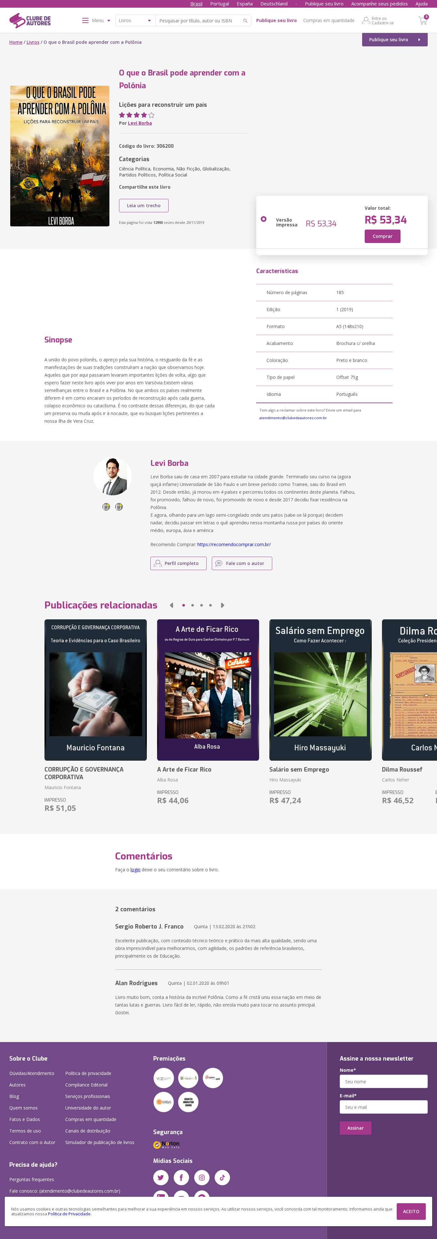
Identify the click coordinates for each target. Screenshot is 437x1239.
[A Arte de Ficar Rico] (208, 690)
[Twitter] (161, 1177)
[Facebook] (181, 1177)
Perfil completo (182, 563)
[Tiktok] (222, 1177)
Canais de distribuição (87, 1131)
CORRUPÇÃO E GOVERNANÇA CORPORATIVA (83, 773)
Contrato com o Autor (32, 1142)
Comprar (383, 236)
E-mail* (348, 1095)
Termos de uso (25, 1131)
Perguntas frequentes (31, 1179)
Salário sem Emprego (299, 769)
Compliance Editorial (86, 1085)
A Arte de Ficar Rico (184, 769)
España (245, 3)
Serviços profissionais (87, 1096)
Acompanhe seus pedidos (379, 3)
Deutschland (274, 3)
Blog (14, 1096)
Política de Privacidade (69, 1214)
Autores (17, 1085)
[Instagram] (202, 1177)
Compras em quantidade (328, 20)
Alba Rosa (167, 780)
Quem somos (23, 1108)
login (135, 870)
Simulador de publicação (99, 1142)
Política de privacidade (88, 1073)
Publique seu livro (324, 3)
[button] (171, 605)
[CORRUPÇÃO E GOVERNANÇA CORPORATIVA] (95, 690)
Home (15, 42)
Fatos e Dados (24, 1119)
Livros (33, 42)
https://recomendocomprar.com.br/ (234, 544)
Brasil (196, 3)
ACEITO (411, 1211)
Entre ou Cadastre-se (383, 20)
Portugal (219, 3)
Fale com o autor (245, 563)
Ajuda (422, 3)
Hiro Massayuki (285, 780)
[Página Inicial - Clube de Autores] (30, 22)
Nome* (348, 1070)
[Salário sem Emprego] (320, 690)
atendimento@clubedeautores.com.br (293, 417)
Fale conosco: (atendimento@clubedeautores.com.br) (64, 1191)
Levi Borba (140, 123)
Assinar (355, 1128)
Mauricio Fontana (62, 787)
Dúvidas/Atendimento (31, 1073)
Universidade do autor (88, 1108)
